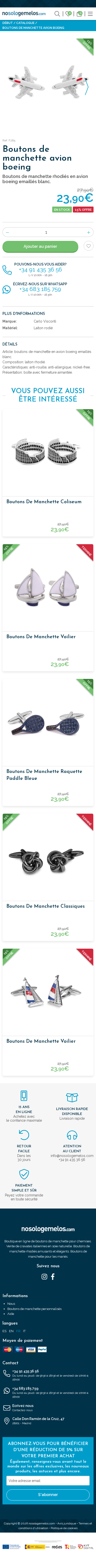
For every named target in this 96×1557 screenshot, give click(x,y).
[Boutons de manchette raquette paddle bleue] (48, 722)
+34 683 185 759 (50, 1392)
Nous (11, 1304)
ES (4, 1331)
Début (7, 23)
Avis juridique (66, 1523)
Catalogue (25, 23)
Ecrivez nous (22, 1408)
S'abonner (48, 1494)
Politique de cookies (64, 1528)
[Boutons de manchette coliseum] (48, 452)
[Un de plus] (89, 232)
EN (11, 1331)
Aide (10, 1314)
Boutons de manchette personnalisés (34, 1309)
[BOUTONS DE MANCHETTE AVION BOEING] (48, 84)
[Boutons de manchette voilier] (48, 587)
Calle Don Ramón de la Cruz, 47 (38, 1421)
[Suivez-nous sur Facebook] (53, 1276)
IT (24, 1331)
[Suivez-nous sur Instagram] (44, 1276)
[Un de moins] (7, 232)
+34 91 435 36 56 (50, 1375)
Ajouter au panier (40, 246)
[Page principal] (24, 13)
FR (18, 1331)
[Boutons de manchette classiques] (48, 856)
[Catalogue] (90, 13)
